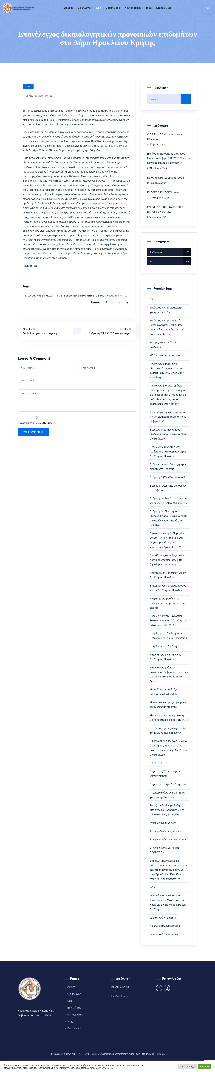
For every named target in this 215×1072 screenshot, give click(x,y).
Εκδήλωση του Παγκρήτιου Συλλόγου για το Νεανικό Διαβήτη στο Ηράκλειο (168, 434)
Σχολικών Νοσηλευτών (163, 822)
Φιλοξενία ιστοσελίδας (141, 1053)
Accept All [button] (204, 1066)
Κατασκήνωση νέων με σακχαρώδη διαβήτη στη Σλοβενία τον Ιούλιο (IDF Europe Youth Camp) (169, 674)
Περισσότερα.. (30, 265)
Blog (149, 7)
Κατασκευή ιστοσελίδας (114, 1053)
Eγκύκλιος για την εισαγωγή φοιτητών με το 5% (165, 310)
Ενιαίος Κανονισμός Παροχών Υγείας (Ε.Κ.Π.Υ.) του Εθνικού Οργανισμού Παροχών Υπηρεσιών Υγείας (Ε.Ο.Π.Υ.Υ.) (167, 540)
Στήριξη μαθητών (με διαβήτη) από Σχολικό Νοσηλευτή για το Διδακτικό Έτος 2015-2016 (167, 810)
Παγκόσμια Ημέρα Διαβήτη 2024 (165, 177)
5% (151, 299)
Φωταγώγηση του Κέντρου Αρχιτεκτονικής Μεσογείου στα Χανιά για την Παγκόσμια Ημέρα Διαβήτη (168, 902)
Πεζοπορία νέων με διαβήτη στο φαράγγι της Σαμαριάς (167, 795)
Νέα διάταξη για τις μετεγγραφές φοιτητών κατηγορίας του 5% (167, 730)
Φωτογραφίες (133, 7)
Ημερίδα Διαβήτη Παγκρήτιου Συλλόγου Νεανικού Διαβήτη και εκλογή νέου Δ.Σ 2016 (168, 620)
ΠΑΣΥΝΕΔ (156, 763)
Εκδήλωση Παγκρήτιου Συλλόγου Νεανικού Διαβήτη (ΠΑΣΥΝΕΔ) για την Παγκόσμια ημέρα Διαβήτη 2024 (168, 158)
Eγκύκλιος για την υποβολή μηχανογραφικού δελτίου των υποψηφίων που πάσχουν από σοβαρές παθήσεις (167, 327)
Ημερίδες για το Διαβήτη (163, 646)
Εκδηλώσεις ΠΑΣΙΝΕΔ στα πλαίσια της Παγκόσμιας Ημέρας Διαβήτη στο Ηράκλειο (168, 452)
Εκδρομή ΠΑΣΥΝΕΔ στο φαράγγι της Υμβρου (168, 488)
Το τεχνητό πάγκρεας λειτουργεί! (168, 839)
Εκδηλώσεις (113, 7)
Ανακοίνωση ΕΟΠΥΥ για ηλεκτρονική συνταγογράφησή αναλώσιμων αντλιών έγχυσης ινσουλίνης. (167, 370)
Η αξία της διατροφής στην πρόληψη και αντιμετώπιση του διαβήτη (167, 603)
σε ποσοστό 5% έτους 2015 (165, 934)
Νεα (98, 7)
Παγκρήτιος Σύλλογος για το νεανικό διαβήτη (165, 773)
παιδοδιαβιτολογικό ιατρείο (165, 925)
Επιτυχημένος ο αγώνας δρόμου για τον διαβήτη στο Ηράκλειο (168, 588)
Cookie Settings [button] (187, 1066)
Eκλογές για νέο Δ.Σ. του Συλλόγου (163, 345)
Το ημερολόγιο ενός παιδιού (165, 831)
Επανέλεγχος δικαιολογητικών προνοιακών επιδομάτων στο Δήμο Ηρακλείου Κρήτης (76, 296)
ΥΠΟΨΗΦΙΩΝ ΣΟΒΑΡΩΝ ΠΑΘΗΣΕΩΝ (164, 850)
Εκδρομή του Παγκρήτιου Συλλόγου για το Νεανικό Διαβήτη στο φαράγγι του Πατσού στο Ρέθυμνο (168, 518)
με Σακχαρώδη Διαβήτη (163, 917)
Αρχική (68, 7)
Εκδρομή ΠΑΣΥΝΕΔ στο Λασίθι (168, 477)
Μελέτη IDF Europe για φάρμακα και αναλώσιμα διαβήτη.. (168, 705)
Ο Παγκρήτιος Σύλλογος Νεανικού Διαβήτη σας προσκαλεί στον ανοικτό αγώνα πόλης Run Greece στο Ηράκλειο (169, 748)
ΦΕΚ (152, 887)
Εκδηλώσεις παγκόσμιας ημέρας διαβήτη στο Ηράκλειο (168, 466)
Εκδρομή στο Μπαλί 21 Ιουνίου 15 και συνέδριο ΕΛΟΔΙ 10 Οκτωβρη (168, 501)
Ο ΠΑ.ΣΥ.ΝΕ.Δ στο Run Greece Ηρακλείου (164, 137)
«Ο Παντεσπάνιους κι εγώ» (165, 355)
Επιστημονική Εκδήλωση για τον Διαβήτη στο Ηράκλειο (168, 575)
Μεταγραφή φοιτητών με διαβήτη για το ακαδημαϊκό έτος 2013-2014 (169, 717)
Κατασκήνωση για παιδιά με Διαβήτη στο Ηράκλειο (165, 657)
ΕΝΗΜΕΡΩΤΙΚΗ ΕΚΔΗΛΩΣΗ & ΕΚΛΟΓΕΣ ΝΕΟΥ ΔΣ (165, 209)
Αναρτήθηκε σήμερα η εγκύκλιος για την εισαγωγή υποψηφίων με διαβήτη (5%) (168, 417)
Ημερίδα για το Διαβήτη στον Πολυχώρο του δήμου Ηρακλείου (168, 636)
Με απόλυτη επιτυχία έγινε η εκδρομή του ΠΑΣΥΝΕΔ (165, 692)
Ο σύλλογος (84, 7)
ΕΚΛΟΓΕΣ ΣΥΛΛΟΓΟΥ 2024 (163, 192)
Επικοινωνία (163, 7)
